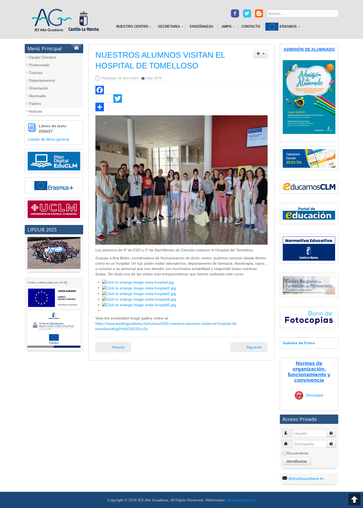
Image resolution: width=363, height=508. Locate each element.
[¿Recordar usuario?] (331, 433)
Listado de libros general (48, 139)
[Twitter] (247, 13)
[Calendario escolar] (309, 158)
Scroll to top (354, 499)
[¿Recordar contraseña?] (331, 444)
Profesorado (39, 65)
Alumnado (37, 96)
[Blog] (259, 13)
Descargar (314, 395)
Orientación (38, 88)
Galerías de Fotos (299, 343)
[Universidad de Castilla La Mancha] (54, 209)
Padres (35, 103)
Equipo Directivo (42, 57)
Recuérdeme (298, 453)
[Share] (181, 107)
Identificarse (296, 461)
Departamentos (42, 80)
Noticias (35, 111)
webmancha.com (241, 500)
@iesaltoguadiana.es (306, 478)
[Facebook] (235, 13)
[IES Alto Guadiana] (67, 20)
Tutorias (36, 73)
